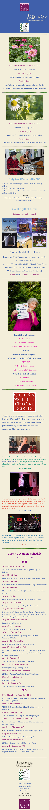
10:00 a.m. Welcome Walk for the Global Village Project (20, 674)
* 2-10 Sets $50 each (24, 381)
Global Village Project (9, 461)
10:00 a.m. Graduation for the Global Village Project (19, 743)
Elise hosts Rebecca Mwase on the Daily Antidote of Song (21, 599)
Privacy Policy (24, 791)
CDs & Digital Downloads (24, 252)
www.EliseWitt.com (24, 784)
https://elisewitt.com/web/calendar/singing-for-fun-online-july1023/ (24, 142)
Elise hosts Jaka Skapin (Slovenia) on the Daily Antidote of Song (23, 578)
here (27, 429)
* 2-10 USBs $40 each (24, 366)
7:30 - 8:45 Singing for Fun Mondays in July (16, 629)
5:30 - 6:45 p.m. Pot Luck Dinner (13, 188)
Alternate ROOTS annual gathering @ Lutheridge (18, 644)
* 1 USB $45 (24, 362)
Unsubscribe (24, 788)
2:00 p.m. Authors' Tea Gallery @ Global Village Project (20, 716)
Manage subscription (24, 786)
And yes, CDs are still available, (16, 264)
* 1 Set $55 (24, 378)
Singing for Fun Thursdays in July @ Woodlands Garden (20, 606)
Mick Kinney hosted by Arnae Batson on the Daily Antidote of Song (24, 585)
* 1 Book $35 (24, 339)
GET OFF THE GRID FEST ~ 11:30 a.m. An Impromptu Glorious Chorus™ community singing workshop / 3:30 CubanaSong (23, 653)
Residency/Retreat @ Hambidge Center (15, 668)
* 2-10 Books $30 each (24, 342)
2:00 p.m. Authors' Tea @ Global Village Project (18, 661)
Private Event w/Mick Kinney (11, 623)
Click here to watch (24, 511)
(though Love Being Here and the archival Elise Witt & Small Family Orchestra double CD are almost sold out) (25, 267)
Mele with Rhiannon (8, 680)
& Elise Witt (11, 724)
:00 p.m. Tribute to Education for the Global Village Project (22, 730)
